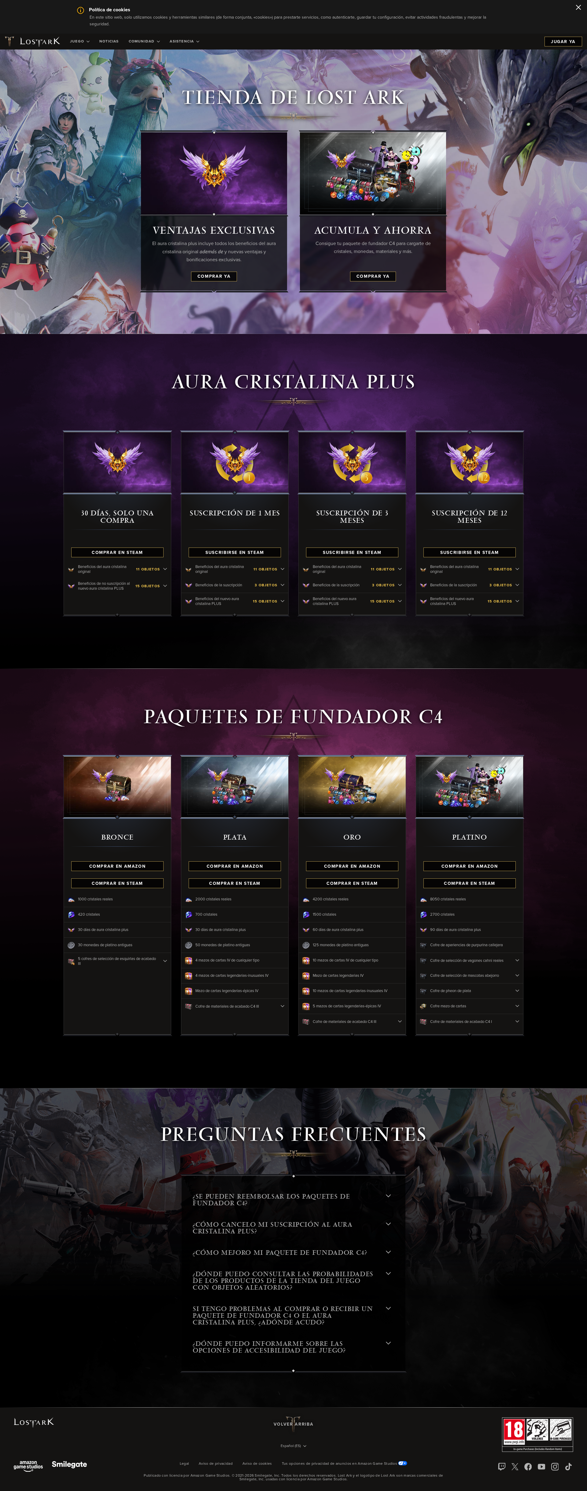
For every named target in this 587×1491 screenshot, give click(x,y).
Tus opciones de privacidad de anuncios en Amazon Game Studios (340, 1464)
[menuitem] (79, 41)
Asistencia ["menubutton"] (182, 41)
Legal (184, 1464)
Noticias (109, 41)
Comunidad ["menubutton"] (142, 41)
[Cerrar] (578, 8)
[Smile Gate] (69, 1467)
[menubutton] (293, 1446)
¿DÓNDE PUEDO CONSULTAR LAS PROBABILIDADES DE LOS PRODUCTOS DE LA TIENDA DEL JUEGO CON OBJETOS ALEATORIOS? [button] (283, 1280)
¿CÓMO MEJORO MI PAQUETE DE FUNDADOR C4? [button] (280, 1253)
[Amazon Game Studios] (28, 1467)
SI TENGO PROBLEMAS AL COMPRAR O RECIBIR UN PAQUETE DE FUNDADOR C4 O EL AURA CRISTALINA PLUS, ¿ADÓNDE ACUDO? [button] (283, 1315)
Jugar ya (563, 42)
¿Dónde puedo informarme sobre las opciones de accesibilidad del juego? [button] (269, 1347)
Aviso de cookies (257, 1464)
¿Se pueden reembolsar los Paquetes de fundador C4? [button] (271, 1199)
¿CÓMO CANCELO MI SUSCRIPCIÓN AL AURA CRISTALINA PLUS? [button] (273, 1228)
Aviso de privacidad (216, 1464)
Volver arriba (293, 1424)
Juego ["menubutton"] (77, 41)
